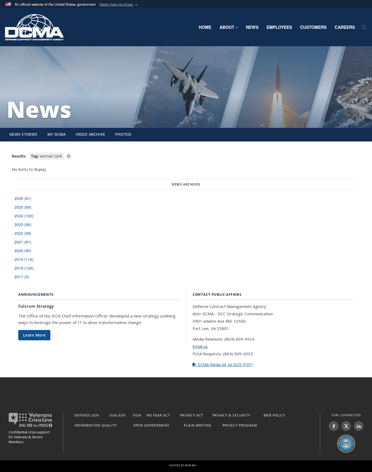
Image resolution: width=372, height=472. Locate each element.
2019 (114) (23, 259)
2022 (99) (22, 233)
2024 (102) (23, 215)
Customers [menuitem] (313, 27)
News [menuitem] (252, 27)
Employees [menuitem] (279, 27)
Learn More (34, 335)
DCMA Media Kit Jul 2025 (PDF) (224, 364)
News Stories (23, 134)
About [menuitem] (226, 27)
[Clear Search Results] (186, 156)
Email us (200, 346)
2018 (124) (23, 268)
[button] (119, 4)
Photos (123, 134)
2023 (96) (22, 224)
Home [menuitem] (205, 27)
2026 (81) (22, 198)
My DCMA (56, 134)
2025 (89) (22, 207)
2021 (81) (22, 242)
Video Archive (90, 134)
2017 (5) (21, 276)
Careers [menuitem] (345, 27)
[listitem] (334, 426)
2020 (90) (22, 250)
